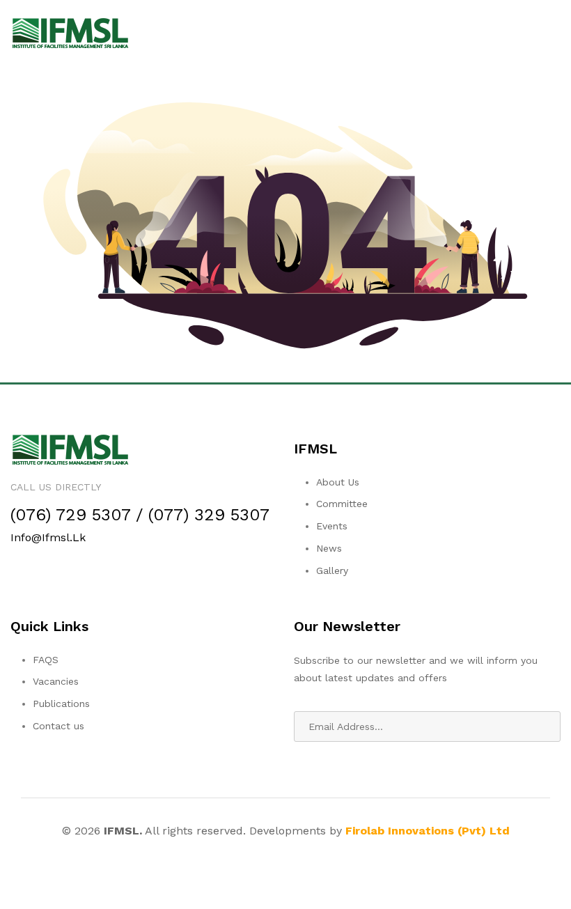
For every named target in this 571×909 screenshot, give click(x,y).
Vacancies (56, 681)
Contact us (58, 725)
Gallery (332, 570)
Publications (61, 703)
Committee (342, 503)
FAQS (45, 659)
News (329, 548)
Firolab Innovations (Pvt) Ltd (427, 830)
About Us (337, 482)
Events (331, 525)
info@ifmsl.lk (48, 537)
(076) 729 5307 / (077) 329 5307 (139, 515)
